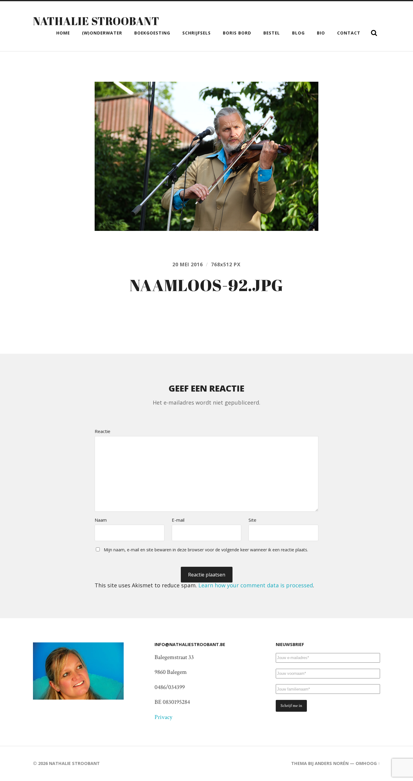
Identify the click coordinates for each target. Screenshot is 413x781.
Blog (298, 33)
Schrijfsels (196, 33)
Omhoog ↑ (368, 763)
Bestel (271, 33)
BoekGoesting (152, 33)
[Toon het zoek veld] (374, 33)
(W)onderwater (102, 33)
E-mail (178, 520)
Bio (321, 33)
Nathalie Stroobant (96, 21)
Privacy (163, 717)
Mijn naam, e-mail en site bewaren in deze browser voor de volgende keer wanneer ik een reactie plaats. (206, 550)
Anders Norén (332, 763)
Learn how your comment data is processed (255, 585)
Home (63, 33)
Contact (348, 33)
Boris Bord (237, 33)
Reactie (102, 431)
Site (252, 520)
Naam (101, 520)
